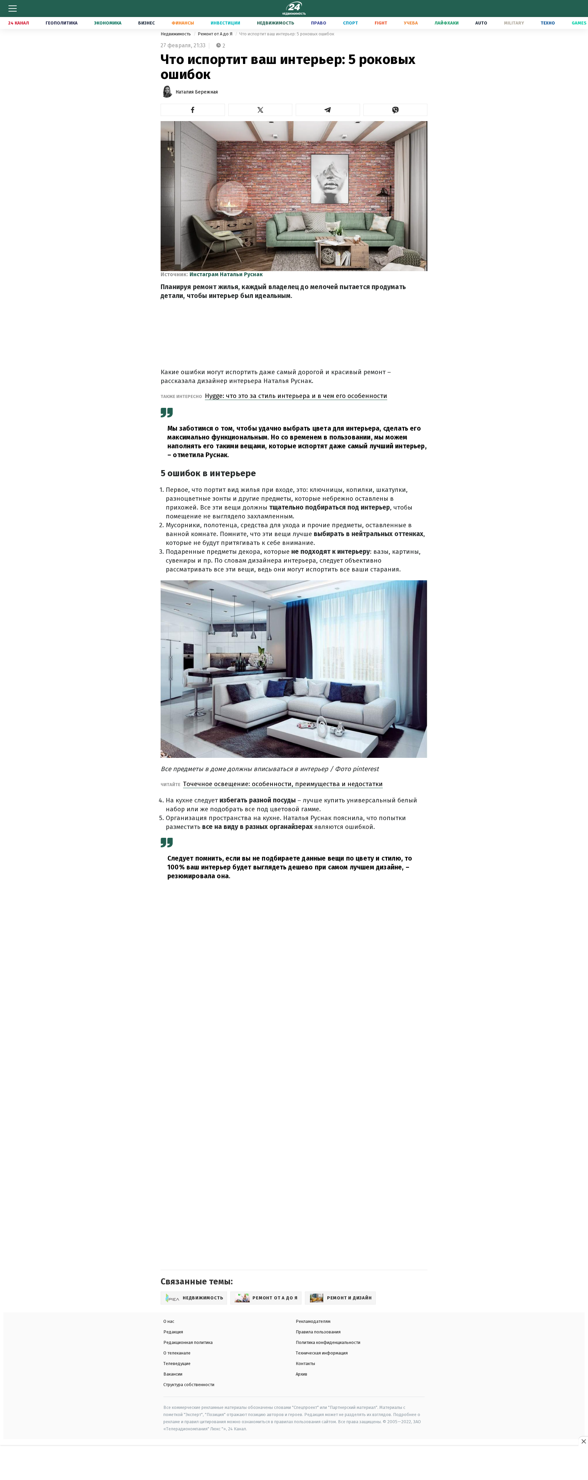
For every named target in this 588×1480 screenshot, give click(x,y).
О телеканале (177, 1353)
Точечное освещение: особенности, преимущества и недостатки (283, 784)
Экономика (107, 23)
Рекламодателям (313, 1321)
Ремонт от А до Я (215, 34)
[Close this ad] (583, 1441)
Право (318, 23)
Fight (381, 23)
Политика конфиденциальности (328, 1342)
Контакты (305, 1363)
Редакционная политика (188, 1342)
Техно (548, 23)
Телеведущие (177, 1363)
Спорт (350, 23)
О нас (168, 1321)
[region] (294, 1463)
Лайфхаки (447, 23)
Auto (481, 23)
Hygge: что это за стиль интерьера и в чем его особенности (296, 396)
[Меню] (13, 8)
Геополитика (62, 23)
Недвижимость (275, 23)
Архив (301, 1374)
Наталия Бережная (197, 92)
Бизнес (146, 23)
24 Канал (18, 23)
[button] (193, 110)
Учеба (411, 23)
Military (514, 23)
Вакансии (172, 1374)
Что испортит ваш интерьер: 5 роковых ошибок (286, 34)
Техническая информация (322, 1353)
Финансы (183, 23)
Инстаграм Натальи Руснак (226, 274)
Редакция (173, 1331)
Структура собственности (188, 1384)
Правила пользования (318, 1331)
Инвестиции (225, 23)
